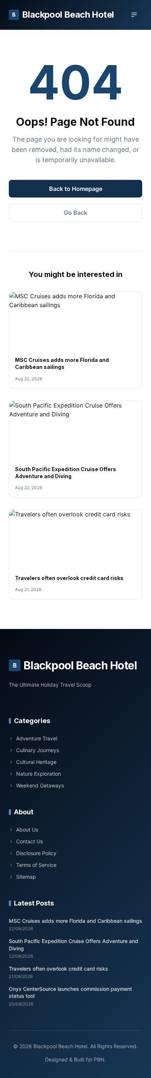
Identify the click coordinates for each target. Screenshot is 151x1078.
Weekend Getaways (40, 785)
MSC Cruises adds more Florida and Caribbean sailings (75, 921)
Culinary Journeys (37, 750)
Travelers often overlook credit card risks (69, 578)
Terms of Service (36, 865)
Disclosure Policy (36, 853)
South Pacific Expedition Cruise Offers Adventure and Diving (73, 944)
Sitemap (26, 877)
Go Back (75, 212)
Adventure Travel (36, 738)
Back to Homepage (75, 188)
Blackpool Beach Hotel (63, 14)
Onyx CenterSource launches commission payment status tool (70, 992)
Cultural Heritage (36, 762)
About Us (27, 829)
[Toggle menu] (134, 15)
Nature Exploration (38, 774)
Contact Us (29, 841)
